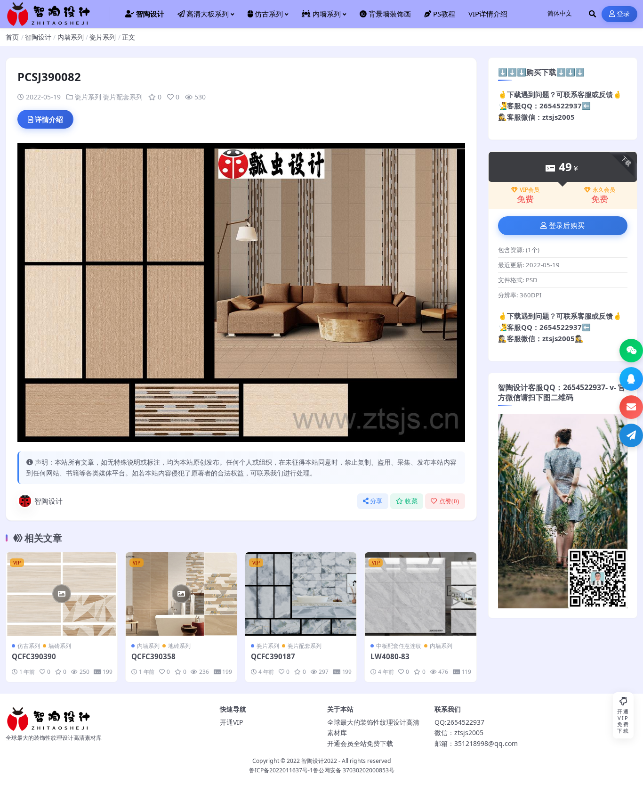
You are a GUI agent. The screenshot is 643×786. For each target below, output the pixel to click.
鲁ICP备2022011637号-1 (281, 770)
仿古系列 (28, 646)
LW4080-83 (390, 656)
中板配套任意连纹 (398, 646)
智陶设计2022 (319, 761)
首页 (12, 37)
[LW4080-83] (420, 594)
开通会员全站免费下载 (360, 743)
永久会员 (604, 190)
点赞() (449, 501)
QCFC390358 (153, 656)
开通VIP (231, 722)
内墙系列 (70, 37)
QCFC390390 (34, 656)
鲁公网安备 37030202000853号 (353, 770)
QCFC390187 (273, 656)
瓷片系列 (102, 37)
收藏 (411, 501)
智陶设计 (38, 37)
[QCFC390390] (61, 594)
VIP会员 (529, 190)
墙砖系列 (59, 646)
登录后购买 (567, 225)
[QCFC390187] (300, 594)
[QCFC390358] (181, 594)
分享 (376, 501)
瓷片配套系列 (123, 96)
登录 (623, 13)
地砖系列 (179, 646)
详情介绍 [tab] (49, 119)
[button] (631, 350)
